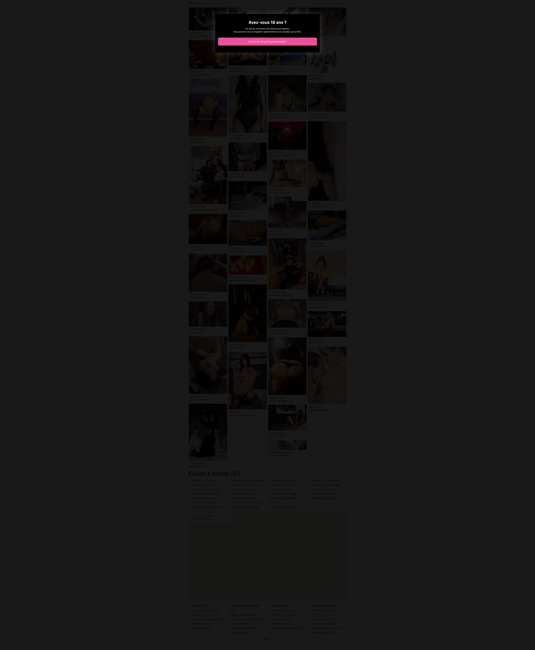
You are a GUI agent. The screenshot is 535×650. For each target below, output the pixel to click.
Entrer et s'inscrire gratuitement (267, 41)
